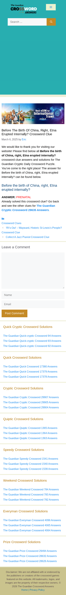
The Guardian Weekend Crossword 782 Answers (31, 499)
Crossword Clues (11, 223)
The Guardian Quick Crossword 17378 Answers (30, 376)
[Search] (51, 22)
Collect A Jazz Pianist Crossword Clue (27, 237)
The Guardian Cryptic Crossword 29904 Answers (31, 407)
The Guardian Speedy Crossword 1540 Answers (30, 463)
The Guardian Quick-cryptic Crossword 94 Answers (32, 335)
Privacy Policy (37, 589)
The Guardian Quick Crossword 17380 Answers (30, 366)
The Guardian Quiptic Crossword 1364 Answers (30, 433)
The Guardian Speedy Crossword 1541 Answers (30, 458)
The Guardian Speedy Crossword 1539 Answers (30, 469)
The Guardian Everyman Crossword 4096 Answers (32, 520)
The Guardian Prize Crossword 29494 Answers (30, 551)
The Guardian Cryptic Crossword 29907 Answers (31, 397)
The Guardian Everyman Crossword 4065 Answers (32, 525)
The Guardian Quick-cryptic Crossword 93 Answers (32, 341)
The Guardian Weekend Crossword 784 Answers (31, 489)
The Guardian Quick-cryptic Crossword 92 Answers (32, 346)
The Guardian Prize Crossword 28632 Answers (30, 556)
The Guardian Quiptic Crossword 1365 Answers (30, 428)
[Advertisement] (33, 62)
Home (24, 589)
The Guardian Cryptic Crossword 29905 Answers (31, 402)
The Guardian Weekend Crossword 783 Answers (31, 494)
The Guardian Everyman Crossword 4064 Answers (32, 530)
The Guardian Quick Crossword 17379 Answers (30, 371)
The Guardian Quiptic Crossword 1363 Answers (30, 438)
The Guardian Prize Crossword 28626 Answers (30, 561)
